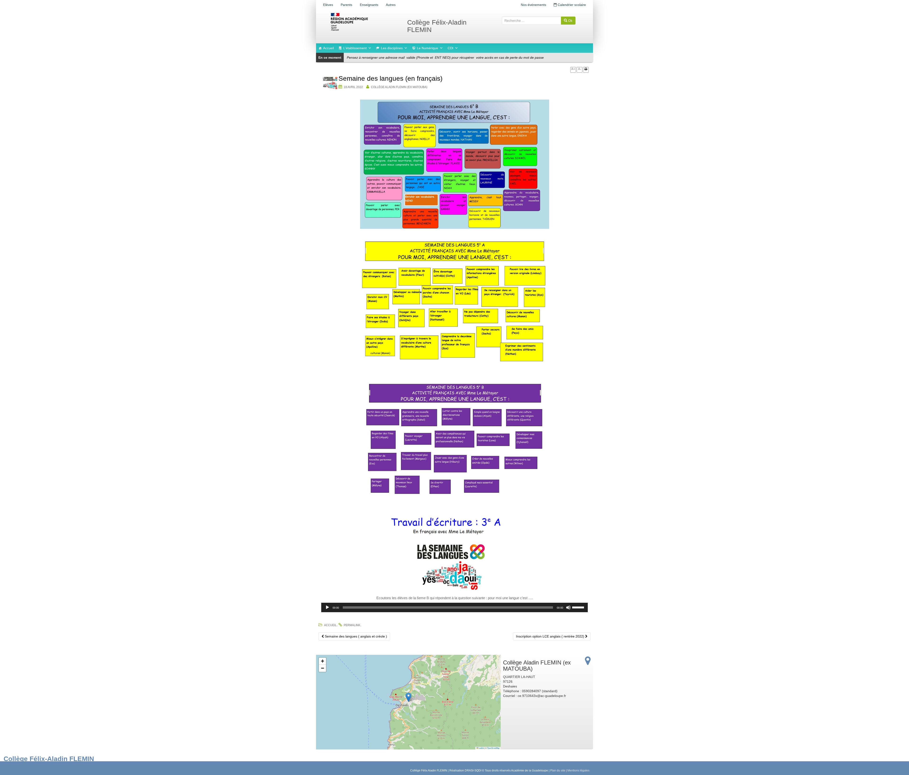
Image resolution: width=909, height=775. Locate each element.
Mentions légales (578, 770)
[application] (454, 607)
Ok (569, 20)
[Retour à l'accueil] (364, 22)
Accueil (328, 48)
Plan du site (557, 770)
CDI (450, 48)
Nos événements (533, 5)
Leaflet (481, 748)
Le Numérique (427, 48)
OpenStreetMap (493, 748)
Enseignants (369, 5)
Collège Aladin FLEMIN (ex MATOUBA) (399, 87)
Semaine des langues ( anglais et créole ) (355, 636)
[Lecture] (327, 607)
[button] (408, 697)
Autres (391, 5)
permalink (352, 625)
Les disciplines (392, 48)
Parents (346, 5)
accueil (330, 625)
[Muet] (568, 607)
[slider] (578, 607)
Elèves (328, 5)
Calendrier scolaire (571, 5)
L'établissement (355, 48)
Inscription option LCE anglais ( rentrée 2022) (550, 636)
